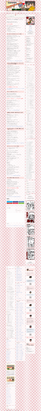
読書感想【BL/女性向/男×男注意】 (19, 268)
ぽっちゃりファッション (8, 345)
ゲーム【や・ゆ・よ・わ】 (29, 79)
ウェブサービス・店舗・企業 (18, 298)
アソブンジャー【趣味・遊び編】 (30, 130)
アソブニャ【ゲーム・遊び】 (30, 125)
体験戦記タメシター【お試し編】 (19, 316)
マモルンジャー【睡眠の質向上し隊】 (29, 168)
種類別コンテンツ (20, 11)
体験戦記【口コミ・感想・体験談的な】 (11, 291)
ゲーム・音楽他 (8, 277)
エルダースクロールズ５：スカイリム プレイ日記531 (11, 225)
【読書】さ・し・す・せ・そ (30, 115)
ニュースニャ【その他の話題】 (30, 127)
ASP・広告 (17, 295)
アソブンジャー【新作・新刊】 (29, 143)
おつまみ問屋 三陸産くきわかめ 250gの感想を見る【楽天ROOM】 (13, 196)
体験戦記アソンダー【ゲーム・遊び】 (19, 304)
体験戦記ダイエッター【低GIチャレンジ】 (19, 322)
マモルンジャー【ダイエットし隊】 (29, 163)
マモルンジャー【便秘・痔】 (30, 104)
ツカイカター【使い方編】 (29, 136)
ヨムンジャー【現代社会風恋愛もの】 (30, 172)
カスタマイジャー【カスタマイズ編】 (11, 334)
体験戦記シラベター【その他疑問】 (19, 344)
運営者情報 (18, 0)
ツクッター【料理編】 (9, 304)
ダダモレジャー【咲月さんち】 (30, 102)
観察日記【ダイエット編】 (8, 351)
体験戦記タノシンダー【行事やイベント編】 (20, 313)
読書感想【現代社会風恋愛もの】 (19, 277)
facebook (30, 0)
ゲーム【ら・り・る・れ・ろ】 (30, 80)
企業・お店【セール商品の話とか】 (10, 288)
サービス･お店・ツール (29, 82)
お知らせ (7, 342)
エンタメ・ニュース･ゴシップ (29, 72)
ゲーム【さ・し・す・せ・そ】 (10, 279)
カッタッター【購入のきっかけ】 (30, 99)
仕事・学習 (28, 11)
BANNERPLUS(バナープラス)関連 (19, 292)
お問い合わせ (21, 0)
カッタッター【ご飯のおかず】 (10, 297)
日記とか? (13, 11)
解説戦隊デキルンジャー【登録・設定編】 (19, 353)
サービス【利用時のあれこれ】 (30, 83)
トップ (8, 11)
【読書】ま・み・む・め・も (30, 118)
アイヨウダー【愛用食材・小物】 (10, 292)
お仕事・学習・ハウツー (9, 274)
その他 (33, 11)
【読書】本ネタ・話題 (9, 321)
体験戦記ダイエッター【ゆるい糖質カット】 (20, 319)
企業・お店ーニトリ (8, 390)
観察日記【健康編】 (8, 354)
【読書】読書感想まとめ (29, 121)
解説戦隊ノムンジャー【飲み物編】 (19, 359)
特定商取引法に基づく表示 (15, 0)
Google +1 (33, 0)
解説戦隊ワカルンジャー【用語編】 (19, 350)
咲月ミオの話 (28, 110)
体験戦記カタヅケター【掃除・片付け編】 (19, 307)
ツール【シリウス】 (28, 156)
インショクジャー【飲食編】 (30, 132)
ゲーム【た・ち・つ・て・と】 (30, 76)
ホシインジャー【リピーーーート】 (29, 160)
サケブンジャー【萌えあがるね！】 (29, 151)
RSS (34, 0)
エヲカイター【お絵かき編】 (30, 133)
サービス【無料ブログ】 (28, 152)
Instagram (26, 0)
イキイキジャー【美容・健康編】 (10, 331)
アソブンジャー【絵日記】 (28, 144)
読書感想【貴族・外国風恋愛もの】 (19, 280)
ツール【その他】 (28, 155)
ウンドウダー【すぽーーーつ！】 (30, 90)
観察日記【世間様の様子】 (29, 124)
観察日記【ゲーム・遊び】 (8, 360)
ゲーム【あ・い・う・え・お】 (30, 74)
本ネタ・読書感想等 (29, 113)
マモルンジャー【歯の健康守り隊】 (29, 167)
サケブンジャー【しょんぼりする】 (29, 148)
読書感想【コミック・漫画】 (18, 271)
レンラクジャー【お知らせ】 (28, 173)
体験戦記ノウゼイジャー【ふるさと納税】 (19, 335)
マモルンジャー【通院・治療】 (30, 107)
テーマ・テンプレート (18, 289)
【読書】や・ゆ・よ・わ (29, 119)
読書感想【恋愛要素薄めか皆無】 (19, 274)
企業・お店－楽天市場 (28, 178)
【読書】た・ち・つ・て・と (30, 116)
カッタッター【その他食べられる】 (30, 96)
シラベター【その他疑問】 (29, 135)
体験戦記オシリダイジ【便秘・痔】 (19, 338)
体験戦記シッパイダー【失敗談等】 (19, 310)
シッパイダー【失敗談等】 (29, 101)
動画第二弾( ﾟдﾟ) (30, 30)
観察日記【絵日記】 (8, 357)
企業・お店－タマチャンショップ (29, 177)
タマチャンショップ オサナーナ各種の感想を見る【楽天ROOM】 (13, 175)
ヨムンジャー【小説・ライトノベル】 (30, 171)
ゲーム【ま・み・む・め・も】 (10, 282)
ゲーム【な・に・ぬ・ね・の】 (30, 77)
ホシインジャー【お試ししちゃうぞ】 (30, 159)
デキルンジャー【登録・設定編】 (10, 336)
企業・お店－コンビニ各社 (8, 397)
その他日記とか (28, 67)
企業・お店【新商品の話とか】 (30, 85)
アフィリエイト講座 (18, 286)
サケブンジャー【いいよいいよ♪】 (29, 147)
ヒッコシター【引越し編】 (9, 305)
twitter (28, 0)
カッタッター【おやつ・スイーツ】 (30, 93)
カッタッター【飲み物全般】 (10, 302)
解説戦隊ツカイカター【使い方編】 (19, 347)
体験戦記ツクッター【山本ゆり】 (19, 329)
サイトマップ (24, 0)
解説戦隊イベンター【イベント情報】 (19, 356)
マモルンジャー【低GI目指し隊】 (29, 164)
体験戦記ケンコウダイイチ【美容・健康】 (19, 332)
